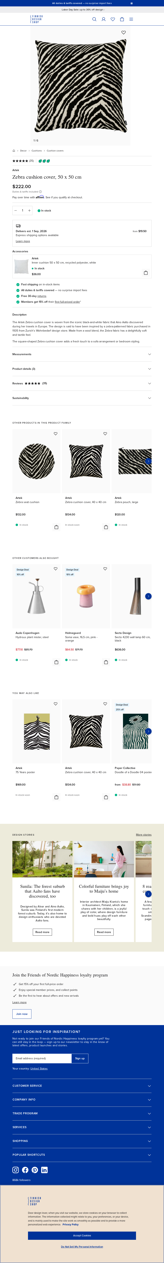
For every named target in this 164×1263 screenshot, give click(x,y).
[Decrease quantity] (15, 210)
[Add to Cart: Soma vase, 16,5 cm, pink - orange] (106, 662)
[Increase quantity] (29, 210)
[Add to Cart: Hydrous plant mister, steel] (56, 662)
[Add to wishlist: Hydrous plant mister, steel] (55, 568)
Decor (23, 150)
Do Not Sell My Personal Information (82, 1246)
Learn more (19, 1002)
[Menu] (131, 19)
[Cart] (122, 19)
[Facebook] (25, 1170)
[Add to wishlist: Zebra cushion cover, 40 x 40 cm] (105, 433)
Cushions (37, 150)
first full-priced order (67, 302)
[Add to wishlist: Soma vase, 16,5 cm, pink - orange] (105, 568)
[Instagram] (15, 1170)
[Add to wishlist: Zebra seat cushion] (55, 433)
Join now (22, 1014)
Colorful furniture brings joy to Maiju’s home (104, 888)
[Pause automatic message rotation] (131, 3)
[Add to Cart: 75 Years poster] (56, 797)
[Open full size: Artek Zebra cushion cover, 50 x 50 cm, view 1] (80, 86)
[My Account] (104, 19)
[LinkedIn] (44, 1170)
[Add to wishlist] (123, 32)
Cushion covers (55, 150)
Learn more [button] (23, 241)
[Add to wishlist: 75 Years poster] (55, 703)
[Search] (94, 19)
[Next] (148, 894)
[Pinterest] (35, 1170)
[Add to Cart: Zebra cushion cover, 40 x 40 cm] (106, 527)
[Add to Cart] (146, 273)
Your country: (21, 1068)
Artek (15, 170)
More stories (144, 834)
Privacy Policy (71, 1224)
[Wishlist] (113, 19)
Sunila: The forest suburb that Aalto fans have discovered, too (42, 891)
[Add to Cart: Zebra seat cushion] (56, 527)
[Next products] (148, 461)
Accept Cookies (82, 1235)
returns (41, 296)
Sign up (80, 1058)
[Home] (13, 150)
